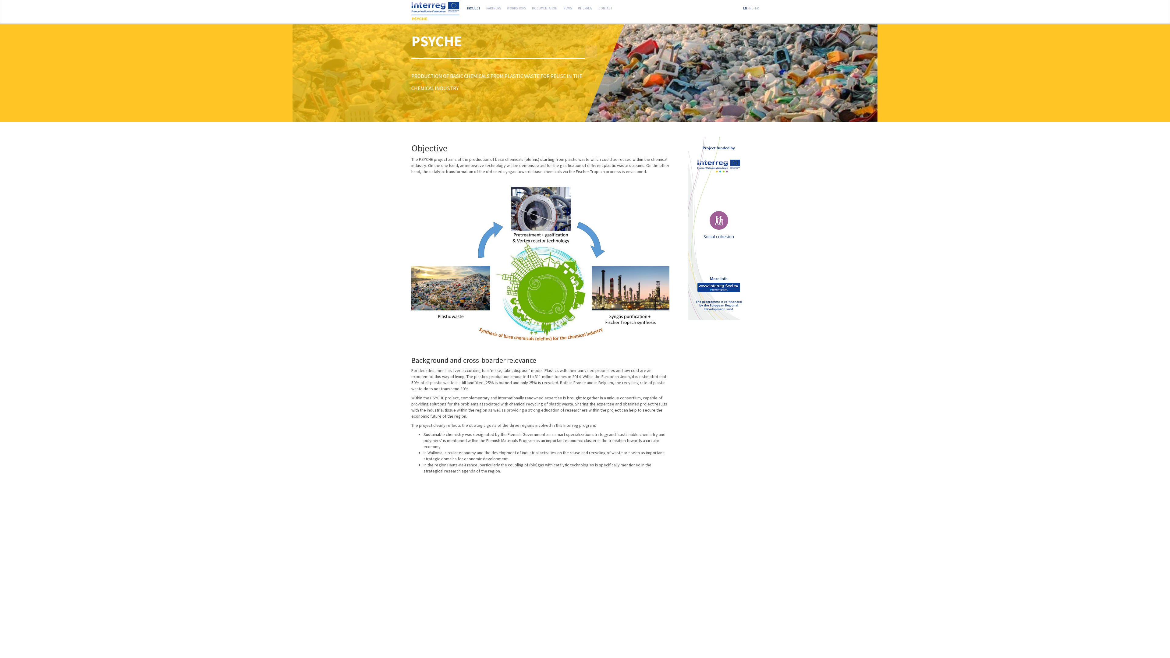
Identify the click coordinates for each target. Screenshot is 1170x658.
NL (751, 8)
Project (473, 8)
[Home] (437, 11)
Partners (493, 8)
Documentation (544, 8)
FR (757, 8)
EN (745, 8)
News (567, 8)
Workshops (516, 8)
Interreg (585, 8)
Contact (605, 8)
